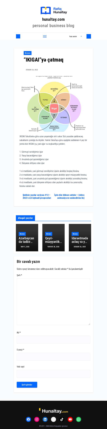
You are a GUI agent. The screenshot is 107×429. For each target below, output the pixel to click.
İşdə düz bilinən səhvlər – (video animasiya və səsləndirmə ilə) (69, 196)
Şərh (19, 275)
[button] (75, 36)
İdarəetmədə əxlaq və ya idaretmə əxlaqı (80, 243)
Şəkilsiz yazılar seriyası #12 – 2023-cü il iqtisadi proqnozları (37, 196)
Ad (19, 332)
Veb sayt (20, 366)
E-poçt (20, 349)
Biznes (27, 53)
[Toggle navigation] (44, 36)
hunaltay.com (53, 19)
